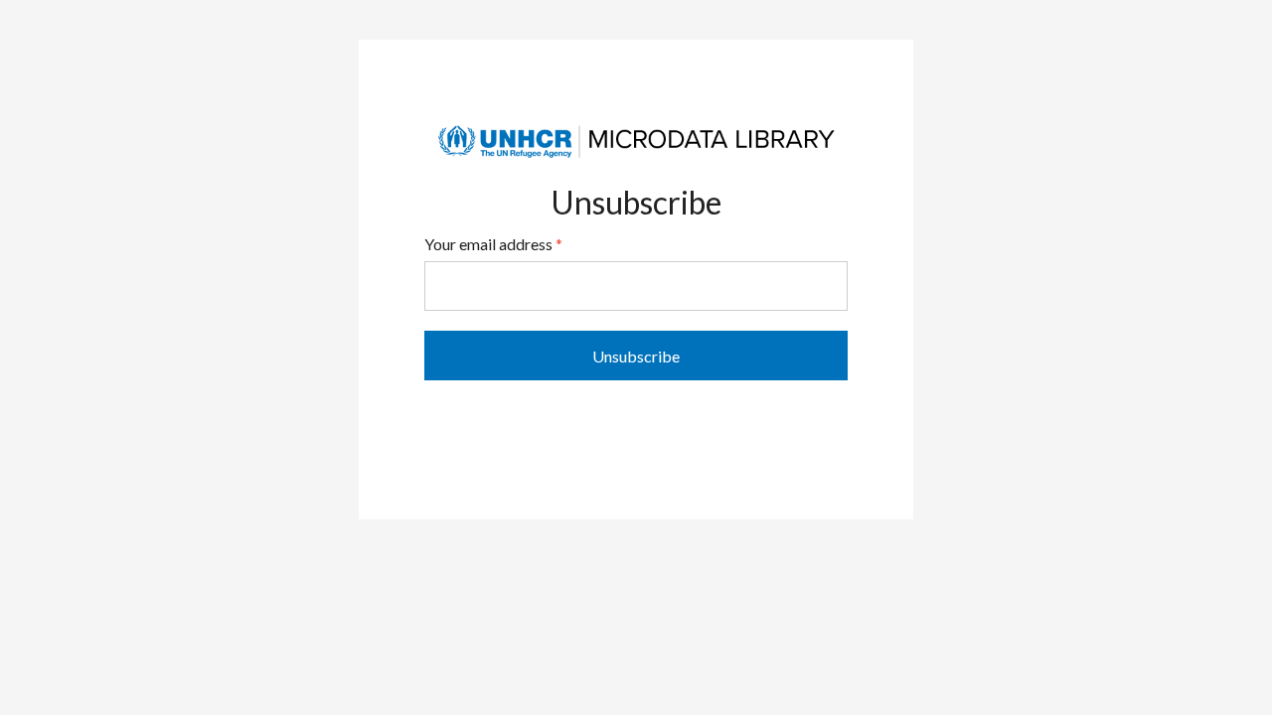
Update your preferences (636, 425)
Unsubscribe (636, 356)
